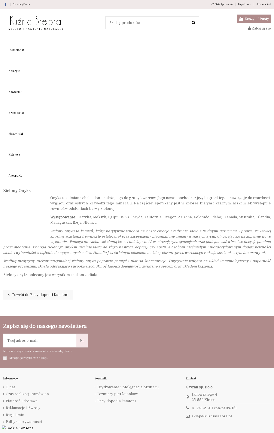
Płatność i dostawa (21, 401)
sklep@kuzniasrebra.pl (212, 416)
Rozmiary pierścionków (117, 394)
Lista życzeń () (223, 4)
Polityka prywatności (24, 421)
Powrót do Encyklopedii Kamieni (39, 294)
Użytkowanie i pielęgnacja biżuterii (128, 387)
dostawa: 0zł (263, 4)
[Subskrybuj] (82, 340)
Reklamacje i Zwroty (23, 407)
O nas (10, 387)
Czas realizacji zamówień (27, 394)
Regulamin (15, 414)
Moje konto (245, 4)
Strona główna (21, 4)
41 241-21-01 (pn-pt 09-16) (214, 408)
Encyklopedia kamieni (116, 401)
